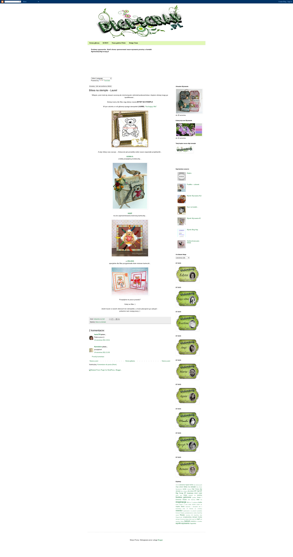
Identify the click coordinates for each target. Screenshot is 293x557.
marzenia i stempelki (192, 506)
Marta (182, 506)
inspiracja (181, 502)
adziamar (182, 485)
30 (176, 485)
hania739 (97, 334)
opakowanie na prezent (190, 510)
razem (177, 515)
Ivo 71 (191, 502)
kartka (200, 502)
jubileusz (195, 502)
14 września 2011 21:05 (102, 352)
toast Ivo (194, 519)
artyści (181, 487)
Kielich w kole (183, 504)
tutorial (187, 521)
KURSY (105, 43)
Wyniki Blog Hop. (192, 230)
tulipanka (97, 319)
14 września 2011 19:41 (102, 340)
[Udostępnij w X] (114, 319)
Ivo (188, 502)
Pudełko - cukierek (193, 184)
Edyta (185, 495)
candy (184, 489)
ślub (190, 519)
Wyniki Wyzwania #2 (194, 218)
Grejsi (199, 497)
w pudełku (199, 521)
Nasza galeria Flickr (119, 43)
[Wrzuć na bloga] (112, 319)
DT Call (196, 491)
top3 (198, 519)
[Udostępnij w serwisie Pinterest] (119, 319)
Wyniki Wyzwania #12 (194, 196)
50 (178, 485)
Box (198, 487)
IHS (189, 499)
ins (201, 499)
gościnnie (187, 497)
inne (198, 499)
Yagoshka (193, 523)
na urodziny (198, 508)
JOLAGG (130, 261)
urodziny (193, 521)
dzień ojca (179, 495)
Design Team (133, 43)
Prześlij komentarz (98, 356)
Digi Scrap (195, 489)
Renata (182, 515)
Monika (191, 508)
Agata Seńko (189, 485)
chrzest (189, 489)
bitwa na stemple (100, 322)
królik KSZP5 (192, 504)
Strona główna (94, 43)
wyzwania (185, 523)
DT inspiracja (188, 493)
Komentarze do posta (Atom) (107, 364)
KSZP (130, 213)
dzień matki (198, 493)
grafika (194, 497)
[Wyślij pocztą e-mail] (110, 319)
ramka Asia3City (197, 513)
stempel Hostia (197, 517)
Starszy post (166, 361)
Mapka (189, 173)
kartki (177, 504)
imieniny (193, 499)
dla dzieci (191, 491)
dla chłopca (184, 491)
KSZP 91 (199, 504)
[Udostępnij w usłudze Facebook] (116, 319)
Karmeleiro (98, 347)
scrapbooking (187, 517)
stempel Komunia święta (182, 519)
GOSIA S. (129, 156)
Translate (107, 80)
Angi (177, 487)
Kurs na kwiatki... (192, 207)
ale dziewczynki (198, 485)
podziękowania (189, 513)
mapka (178, 506)
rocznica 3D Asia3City (192, 515)
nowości (179, 511)
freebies (179, 497)
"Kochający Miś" (151, 106)
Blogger (160, 540)
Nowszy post (94, 361)
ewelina (199, 495)
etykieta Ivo (192, 495)
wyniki (178, 523)
